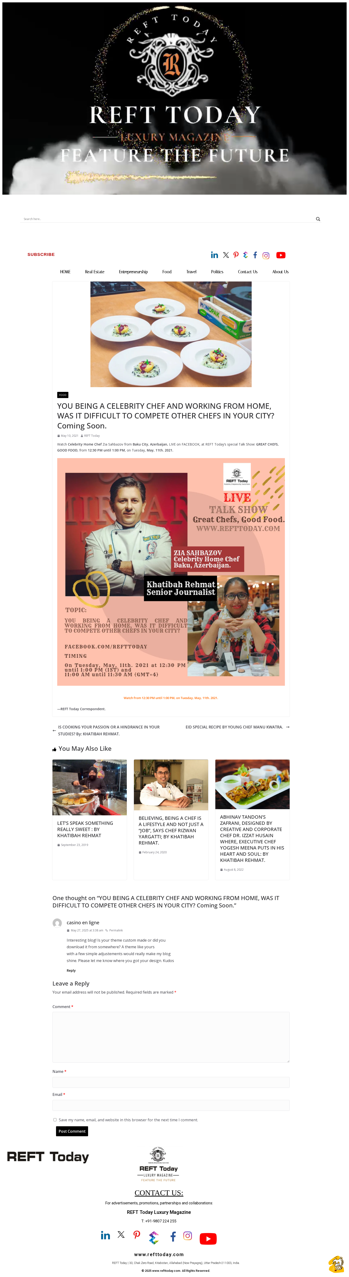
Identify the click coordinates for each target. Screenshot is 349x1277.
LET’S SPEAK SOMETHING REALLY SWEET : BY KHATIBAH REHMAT (85, 829)
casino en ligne (83, 922)
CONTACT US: (159, 1192)
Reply (71, 970)
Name (59, 1071)
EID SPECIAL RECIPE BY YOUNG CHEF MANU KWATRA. (235, 727)
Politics (217, 271)
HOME (65, 271)
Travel (191, 271)
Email (58, 1094)
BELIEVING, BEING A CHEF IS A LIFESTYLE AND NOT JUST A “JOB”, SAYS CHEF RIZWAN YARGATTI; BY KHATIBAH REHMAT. (171, 830)
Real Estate (94, 271)
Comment (62, 1006)
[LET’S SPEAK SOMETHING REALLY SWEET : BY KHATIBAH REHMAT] (89, 762)
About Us (280, 271)
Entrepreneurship (133, 271)
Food (167, 271)
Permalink (116, 930)
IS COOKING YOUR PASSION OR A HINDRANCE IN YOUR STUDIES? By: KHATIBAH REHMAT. (109, 730)
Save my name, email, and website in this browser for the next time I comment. (128, 1119)
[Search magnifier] (318, 219)
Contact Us (248, 271)
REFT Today (92, 436)
